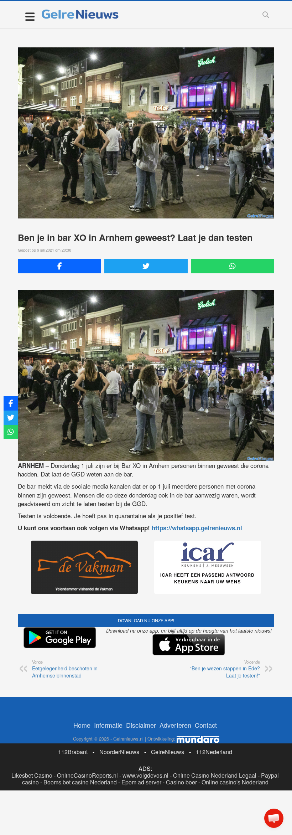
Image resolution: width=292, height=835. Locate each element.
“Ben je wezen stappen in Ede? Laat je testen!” (225, 669)
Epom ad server (141, 782)
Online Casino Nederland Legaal (214, 775)
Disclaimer (141, 725)
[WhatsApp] (232, 266)
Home (81, 725)
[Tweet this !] (146, 266)
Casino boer (181, 782)
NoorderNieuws (119, 752)
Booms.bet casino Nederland (80, 782)
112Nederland (214, 752)
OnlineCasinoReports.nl (87, 775)
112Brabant (73, 752)
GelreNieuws (167, 752)
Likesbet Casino (31, 775)
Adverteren (175, 725)
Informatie (108, 725)
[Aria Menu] (30, 16)
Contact (206, 725)
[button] (273, 818)
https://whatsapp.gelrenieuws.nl (197, 528)
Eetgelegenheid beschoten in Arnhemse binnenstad (65, 669)
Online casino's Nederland (235, 782)
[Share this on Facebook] (59, 266)
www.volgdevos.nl (145, 775)
